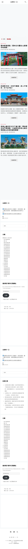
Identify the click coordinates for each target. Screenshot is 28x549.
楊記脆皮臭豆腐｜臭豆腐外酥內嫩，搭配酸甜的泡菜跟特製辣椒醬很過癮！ (14, 398)
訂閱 (6, 295)
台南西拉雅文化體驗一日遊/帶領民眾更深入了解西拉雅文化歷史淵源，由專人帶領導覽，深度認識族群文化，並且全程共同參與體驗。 (14, 388)
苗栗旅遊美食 (7, 252)
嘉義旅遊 (6, 258)
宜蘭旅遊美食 (7, 274)
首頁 (4, 39)
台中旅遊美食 (7, 253)
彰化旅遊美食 (7, 239)
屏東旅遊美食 (7, 269)
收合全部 (10, 237)
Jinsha (15, 542)
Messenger (14, 532)
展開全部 (5, 237)
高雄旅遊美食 (7, 268)
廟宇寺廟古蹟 (5, 49)
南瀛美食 (6, 264)
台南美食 (6, 263)
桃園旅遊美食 (7, 248)
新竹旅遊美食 (7, 250)
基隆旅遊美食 (7, 244)
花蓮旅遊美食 (7, 272)
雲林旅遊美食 (12, 49)
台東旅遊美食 (7, 271)
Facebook (5, 218)
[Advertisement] (14, 20)
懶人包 (5, 241)
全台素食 (6, 266)
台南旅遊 (6, 261)
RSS (18, 532)
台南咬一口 (14, 2)
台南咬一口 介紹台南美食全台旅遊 (16, 540)
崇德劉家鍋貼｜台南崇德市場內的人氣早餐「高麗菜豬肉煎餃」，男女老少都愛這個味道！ (14, 407)
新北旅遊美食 (7, 245)
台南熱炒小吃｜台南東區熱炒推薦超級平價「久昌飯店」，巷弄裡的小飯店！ (14, 394)
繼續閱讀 (14, 77)
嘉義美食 (6, 260)
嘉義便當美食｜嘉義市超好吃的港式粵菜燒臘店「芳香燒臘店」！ (14, 402)
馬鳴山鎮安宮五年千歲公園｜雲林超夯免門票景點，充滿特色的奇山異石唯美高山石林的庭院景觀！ (14, 128)
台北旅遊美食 (7, 247)
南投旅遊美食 (7, 255)
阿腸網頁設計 (16, 543)
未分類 (5, 276)
